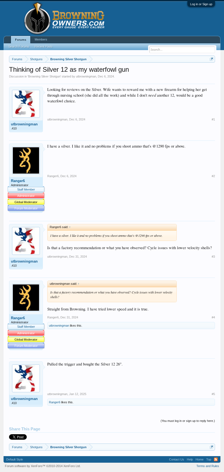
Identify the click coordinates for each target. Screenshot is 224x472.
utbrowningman (86, 76)
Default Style (14, 459)
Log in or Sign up (201, 4)
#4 (213, 317)
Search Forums (18, 46)
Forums (20, 39)
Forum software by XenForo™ (43, 466)
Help (190, 459)
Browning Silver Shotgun (44, 76)
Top (208, 459)
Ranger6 (18, 181)
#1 (213, 119)
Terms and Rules (207, 466)
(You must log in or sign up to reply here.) (188, 420)
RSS (216, 459)
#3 (213, 256)
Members (41, 39)
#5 (213, 394)
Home (200, 459)
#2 (213, 176)
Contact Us (176, 459)
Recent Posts (44, 46)
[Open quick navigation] (211, 59)
